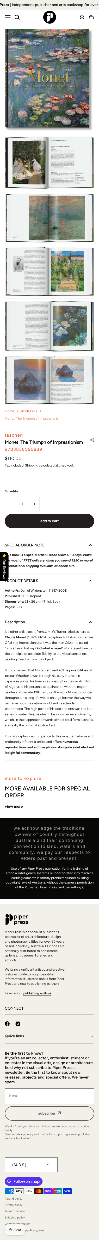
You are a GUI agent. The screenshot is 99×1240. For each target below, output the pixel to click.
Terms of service (15, 1211)
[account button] (82, 17)
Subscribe (46, 1113)
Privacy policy (13, 1205)
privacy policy (24, 1134)
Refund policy (13, 1198)
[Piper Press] (49, 17)
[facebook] (7, 1023)
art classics (28, 411)
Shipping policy (15, 1217)
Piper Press (30, 1230)
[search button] (17, 17)
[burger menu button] (8, 17)
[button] (91, 17)
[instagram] (17, 1023)
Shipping (31, 465)
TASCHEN (14, 435)
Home (9, 411)
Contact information (18, 1223)
